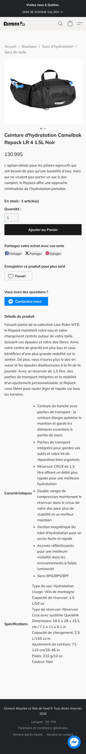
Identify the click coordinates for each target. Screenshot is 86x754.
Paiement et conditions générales (43, 728)
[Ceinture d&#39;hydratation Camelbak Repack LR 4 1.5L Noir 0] (43, 92)
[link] (43, 12)
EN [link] (53, 722)
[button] (15, 23)
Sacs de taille (15, 52)
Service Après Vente (27, 734)
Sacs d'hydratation (57, 46)
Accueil (10, 46)
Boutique (29, 46)
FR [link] (47, 722)
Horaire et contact (60, 734)
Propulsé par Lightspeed (43, 742)
